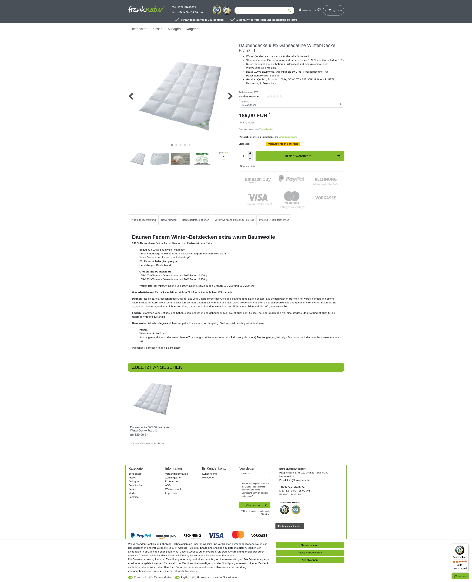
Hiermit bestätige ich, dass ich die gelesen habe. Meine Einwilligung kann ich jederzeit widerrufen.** (255, 490)
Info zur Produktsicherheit (274, 219)
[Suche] (289, 10)
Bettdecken (139, 29)
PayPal (185, 577)
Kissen (157, 29)
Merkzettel (208, 477)
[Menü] (466, 545)
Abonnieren (253, 505)
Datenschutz (172, 481)
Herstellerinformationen (195, 219)
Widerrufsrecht (173, 489)
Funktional (203, 577)
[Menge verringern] (250, 158)
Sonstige (134, 496)
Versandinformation (287, 137)
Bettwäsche (135, 485)
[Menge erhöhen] (250, 153)
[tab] (143, 219)
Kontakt (462, 576)
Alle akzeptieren (310, 544)
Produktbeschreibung (143, 219)
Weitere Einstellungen (225, 577)
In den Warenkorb (298, 156)
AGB (168, 485)
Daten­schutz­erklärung (185, 570)
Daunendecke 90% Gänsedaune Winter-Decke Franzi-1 (149, 429)
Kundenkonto (210, 473)
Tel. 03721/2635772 (184, 7)
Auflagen (174, 29)
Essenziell (140, 577)
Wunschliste (248, 166)
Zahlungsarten (173, 477)
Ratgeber (192, 29)
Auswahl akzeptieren (310, 552)
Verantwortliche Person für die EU (234, 219)
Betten (132, 489)
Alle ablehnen (310, 559)
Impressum (171, 493)
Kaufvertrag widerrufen (289, 526)
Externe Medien (163, 577)
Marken (133, 493)
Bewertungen (169, 219)
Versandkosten (266, 129)
